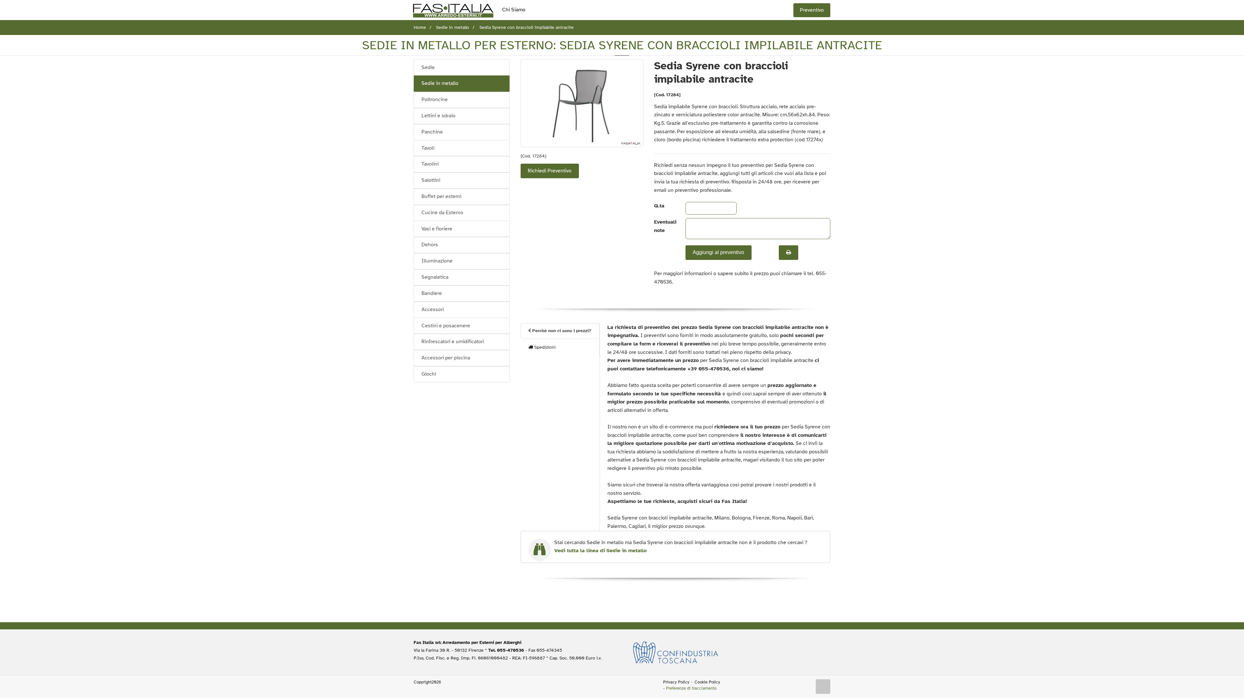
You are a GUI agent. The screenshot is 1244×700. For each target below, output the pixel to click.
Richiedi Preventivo (549, 171)
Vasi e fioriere (436, 229)
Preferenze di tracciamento (691, 688)
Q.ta (659, 206)
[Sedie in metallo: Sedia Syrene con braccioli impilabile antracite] (582, 103)
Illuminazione (437, 261)
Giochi (428, 374)
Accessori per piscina (445, 358)
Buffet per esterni (441, 196)
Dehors (429, 244)
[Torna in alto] (823, 686)
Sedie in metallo (439, 83)
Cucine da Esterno (442, 212)
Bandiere (431, 293)
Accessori (432, 309)
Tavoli (427, 148)
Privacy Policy (676, 682)
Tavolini (430, 164)
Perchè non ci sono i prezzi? (561, 330)
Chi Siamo (513, 9)
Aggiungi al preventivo (718, 252)
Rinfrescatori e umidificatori (452, 341)
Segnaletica (434, 277)
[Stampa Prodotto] (788, 252)
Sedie (428, 67)
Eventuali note (664, 226)
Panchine (432, 132)
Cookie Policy (707, 682)
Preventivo (812, 10)
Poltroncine (434, 99)
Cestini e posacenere (445, 325)
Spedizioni (544, 347)
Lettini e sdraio (438, 115)
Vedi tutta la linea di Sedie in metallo (600, 550)
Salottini (430, 180)
